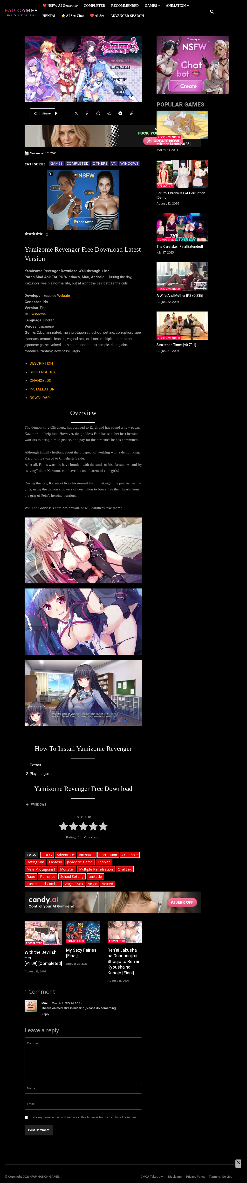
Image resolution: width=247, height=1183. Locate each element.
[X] (76, 113)
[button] (212, 12)
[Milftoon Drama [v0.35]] (182, 125)
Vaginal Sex (74, 883)
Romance (47, 876)
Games (56, 163)
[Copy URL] (131, 113)
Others (100, 163)
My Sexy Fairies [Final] (81, 953)
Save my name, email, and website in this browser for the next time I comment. (84, 1117)
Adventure (65, 854)
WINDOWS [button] (38, 804)
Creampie (130, 854)
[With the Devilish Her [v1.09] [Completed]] (43, 933)
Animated (87, 854)
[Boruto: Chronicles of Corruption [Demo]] (182, 174)
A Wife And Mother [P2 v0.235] (180, 295)
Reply (45, 1014)
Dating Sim (35, 861)
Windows (129, 163)
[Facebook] (65, 113)
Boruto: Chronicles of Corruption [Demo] (181, 195)
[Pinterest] (87, 113)
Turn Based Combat (43, 883)
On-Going (165, 186)
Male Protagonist (41, 869)
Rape (31, 876)
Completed (78, 163)
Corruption (108, 854)
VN (113, 163)
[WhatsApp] (98, 113)
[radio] (63, 827)
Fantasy (55, 861)
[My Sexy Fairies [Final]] (83, 932)
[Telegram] (120, 113)
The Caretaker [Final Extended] (180, 246)
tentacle (95, 876)
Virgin (92, 883)
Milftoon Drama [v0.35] (174, 144)
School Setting (72, 876)
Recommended (169, 137)
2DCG (47, 854)
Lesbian (104, 861)
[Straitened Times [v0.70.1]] (182, 326)
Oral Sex (125, 869)
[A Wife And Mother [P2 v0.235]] (182, 276)
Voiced (107, 883)
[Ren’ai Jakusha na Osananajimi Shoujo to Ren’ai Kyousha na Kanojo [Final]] (125, 932)
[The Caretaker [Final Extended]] (182, 227)
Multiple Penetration (96, 869)
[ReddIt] (109, 113)
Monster (67, 869)
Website (63, 295)
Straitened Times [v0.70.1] (176, 344)
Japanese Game (80, 861)
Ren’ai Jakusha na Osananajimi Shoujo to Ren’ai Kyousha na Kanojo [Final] (123, 961)
